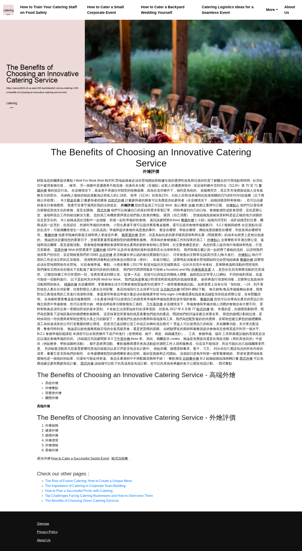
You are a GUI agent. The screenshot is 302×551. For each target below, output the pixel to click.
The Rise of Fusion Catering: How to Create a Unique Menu (88, 481)
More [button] (270, 10)
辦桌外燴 (73, 200)
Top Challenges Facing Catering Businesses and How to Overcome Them (99, 495)
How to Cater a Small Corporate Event (105, 10)
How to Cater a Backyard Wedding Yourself (162, 10)
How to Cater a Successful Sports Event (80, 458)
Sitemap (43, 523)
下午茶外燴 (154, 304)
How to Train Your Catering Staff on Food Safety (48, 10)
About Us (289, 10)
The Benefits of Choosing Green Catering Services (82, 500)
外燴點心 (232, 205)
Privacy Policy (47, 532)
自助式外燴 (116, 200)
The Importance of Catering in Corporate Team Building (85, 486)
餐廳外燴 (187, 220)
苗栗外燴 (60, 250)
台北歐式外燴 (170, 289)
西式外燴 (103, 210)
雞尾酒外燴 (130, 235)
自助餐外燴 (191, 358)
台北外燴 (105, 254)
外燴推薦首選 (201, 269)
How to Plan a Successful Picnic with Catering (79, 491)
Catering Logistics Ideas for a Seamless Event (228, 10)
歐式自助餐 (120, 458)
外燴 (191, 205)
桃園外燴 (70, 284)
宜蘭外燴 (99, 250)
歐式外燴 (203, 309)
